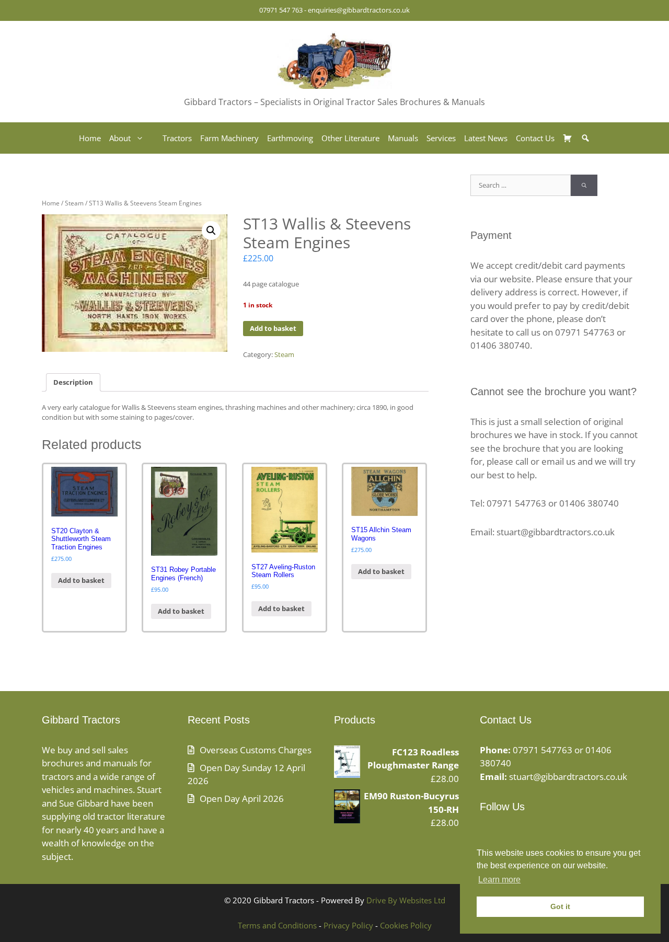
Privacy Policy (348, 925)
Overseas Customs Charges (256, 750)
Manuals (403, 138)
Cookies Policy (406, 925)
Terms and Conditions (277, 925)
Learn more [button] (499, 879)
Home (90, 138)
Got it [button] (560, 906)
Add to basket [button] (81, 580)
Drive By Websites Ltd (405, 900)
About (120, 138)
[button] (211, 230)
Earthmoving (290, 138)
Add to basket (273, 328)
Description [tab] (73, 382)
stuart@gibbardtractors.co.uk (568, 777)
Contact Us (535, 138)
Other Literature (350, 138)
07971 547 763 (281, 10)
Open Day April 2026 (242, 798)
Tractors (177, 138)
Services (441, 138)
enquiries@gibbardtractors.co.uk (359, 10)
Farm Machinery (229, 138)
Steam (74, 203)
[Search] (584, 186)
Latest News (485, 138)
